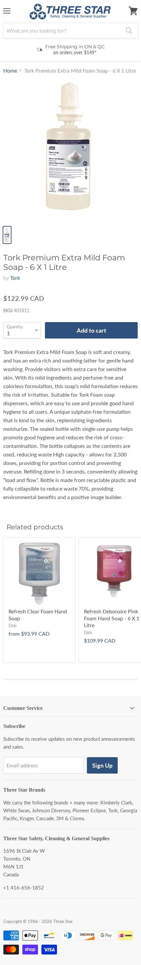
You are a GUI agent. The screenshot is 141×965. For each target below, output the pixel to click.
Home (10, 71)
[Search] (129, 30)
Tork (15, 277)
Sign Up (102, 765)
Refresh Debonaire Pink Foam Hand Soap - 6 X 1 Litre (111, 618)
